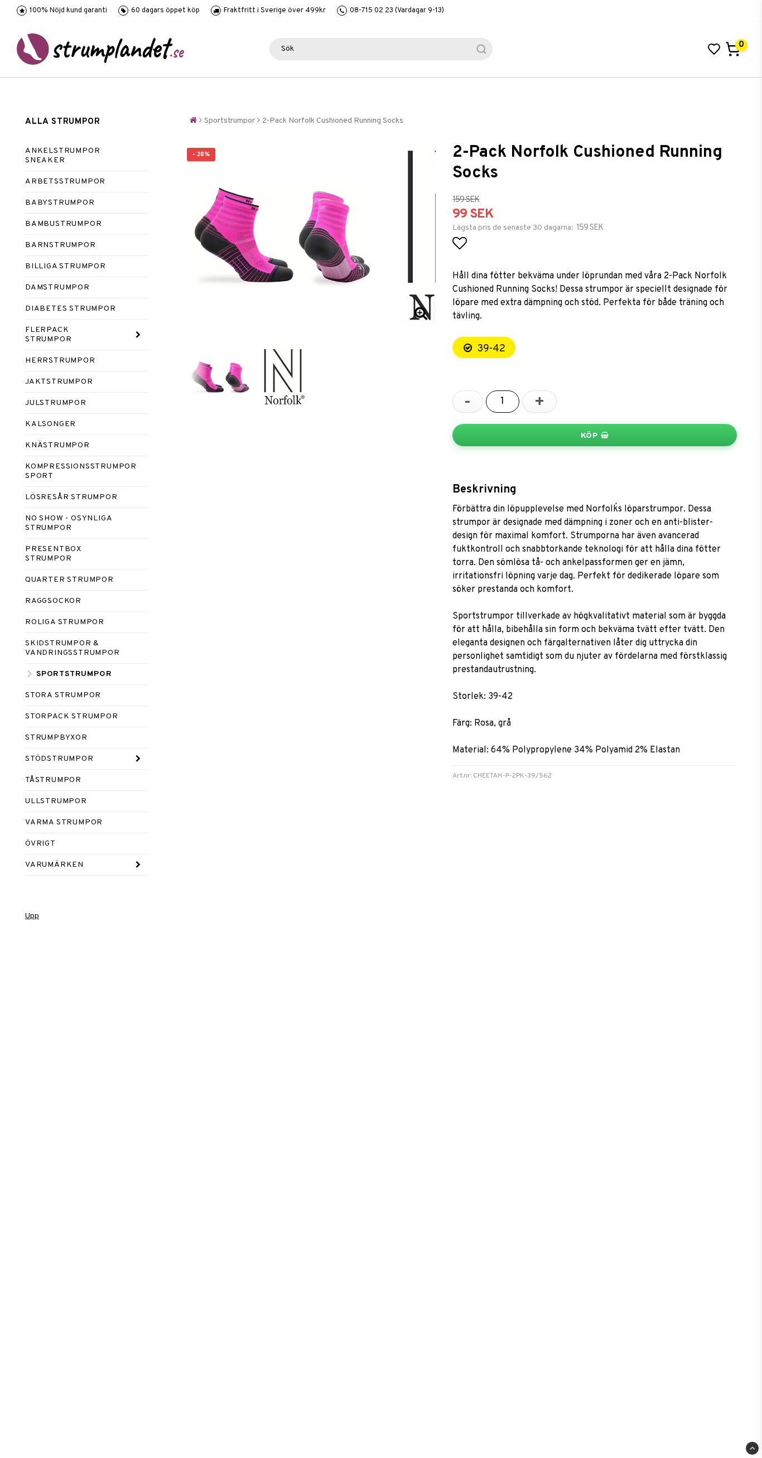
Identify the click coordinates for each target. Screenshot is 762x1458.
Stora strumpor (63, 695)
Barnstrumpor (60, 245)
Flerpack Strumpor (48, 334)
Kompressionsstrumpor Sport (81, 471)
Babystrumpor (60, 202)
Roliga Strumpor (64, 622)
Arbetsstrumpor (65, 181)
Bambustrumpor (63, 224)
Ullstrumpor (56, 801)
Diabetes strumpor (70, 308)
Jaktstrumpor (59, 382)
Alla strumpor (62, 122)
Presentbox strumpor (53, 553)
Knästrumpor (57, 445)
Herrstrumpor (60, 360)
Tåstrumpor (53, 780)
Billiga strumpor (65, 266)
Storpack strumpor (71, 716)
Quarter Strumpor (69, 580)
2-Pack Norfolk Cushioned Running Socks (332, 120)
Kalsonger (50, 424)
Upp (32, 916)
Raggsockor (53, 601)
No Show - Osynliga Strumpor (68, 523)
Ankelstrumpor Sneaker (62, 155)
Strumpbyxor (56, 737)
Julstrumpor (55, 403)
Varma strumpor (64, 822)
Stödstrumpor (59, 759)
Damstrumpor (57, 287)
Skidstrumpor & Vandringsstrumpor (72, 648)
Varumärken (54, 865)
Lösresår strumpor (71, 497)
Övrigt (40, 843)
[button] (714, 49)
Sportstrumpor (74, 674)
